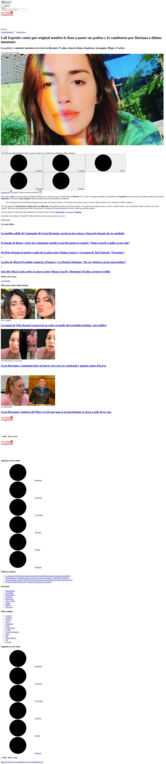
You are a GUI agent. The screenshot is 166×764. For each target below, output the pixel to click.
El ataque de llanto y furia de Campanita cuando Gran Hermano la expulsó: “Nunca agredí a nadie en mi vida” (65, 242)
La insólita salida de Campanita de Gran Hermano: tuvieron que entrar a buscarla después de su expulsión (62, 233)
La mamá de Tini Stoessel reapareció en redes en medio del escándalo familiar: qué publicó (54, 325)
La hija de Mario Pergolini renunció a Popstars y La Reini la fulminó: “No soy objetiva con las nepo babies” (63, 262)
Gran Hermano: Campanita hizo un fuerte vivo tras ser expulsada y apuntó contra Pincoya (53, 365)
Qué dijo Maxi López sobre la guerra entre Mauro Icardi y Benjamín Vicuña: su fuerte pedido (55, 271)
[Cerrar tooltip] (40, 192)
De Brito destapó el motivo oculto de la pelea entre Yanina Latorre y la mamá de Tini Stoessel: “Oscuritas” (63, 252)
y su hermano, (69, 212)
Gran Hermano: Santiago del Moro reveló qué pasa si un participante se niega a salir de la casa (56, 411)
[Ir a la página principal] (18, 27)
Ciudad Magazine (7, 32)
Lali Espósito (5, 281)
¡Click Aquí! (5, 220)
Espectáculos (21, 32)
